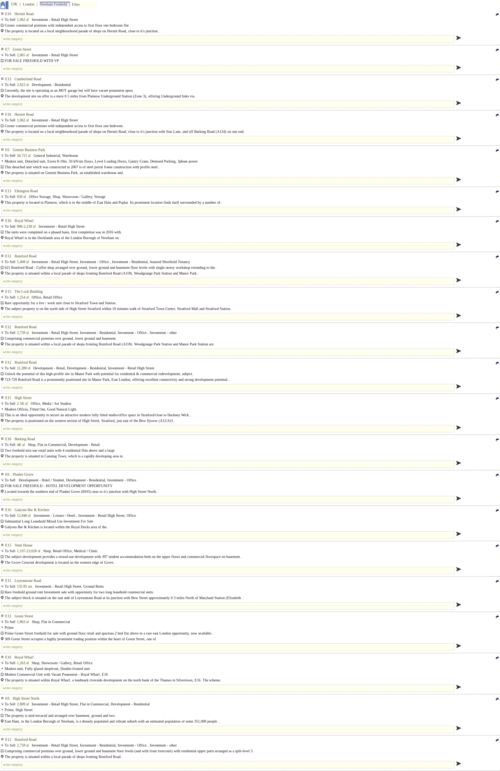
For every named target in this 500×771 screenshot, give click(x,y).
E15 (8, 292)
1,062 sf (23, 20)
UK (14, 4)
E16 (8, 14)
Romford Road (25, 256)
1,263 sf (23, 663)
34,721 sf (24, 156)
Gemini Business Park (29, 150)
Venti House (23, 545)
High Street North (26, 698)
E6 (7, 150)
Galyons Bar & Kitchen (32, 510)
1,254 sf (23, 297)
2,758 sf (23, 333)
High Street (23, 398)
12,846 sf (24, 516)
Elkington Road (26, 191)
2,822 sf (23, 85)
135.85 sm (24, 586)
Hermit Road (24, 14)
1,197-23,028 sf (28, 551)
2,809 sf (23, 704)
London (28, 4)
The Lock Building (29, 292)
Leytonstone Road (28, 581)
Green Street (22, 49)
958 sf (21, 197)
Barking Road (25, 439)
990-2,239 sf (26, 226)
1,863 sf (23, 622)
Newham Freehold (53, 4)
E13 (8, 79)
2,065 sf (23, 55)
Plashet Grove (23, 474)
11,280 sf (23, 368)
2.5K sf (22, 404)
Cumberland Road (28, 79)
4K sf (21, 445)
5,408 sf (23, 262)
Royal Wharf (24, 221)
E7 (7, 49)
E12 (8, 256)
